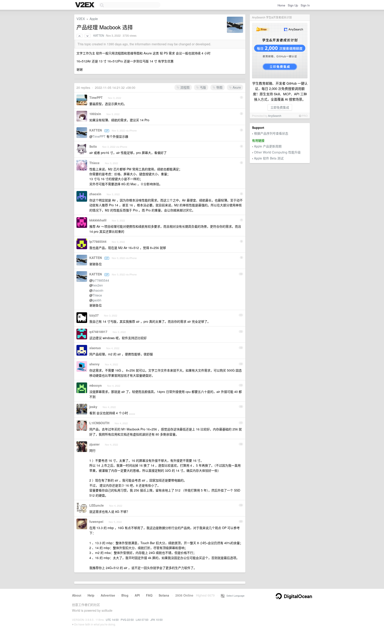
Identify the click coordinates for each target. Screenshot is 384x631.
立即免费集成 (279, 107)
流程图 (184, 87)
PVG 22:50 (127, 619)
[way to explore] (85, 5)
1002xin (95, 113)
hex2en (97, 285)
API (137, 595)
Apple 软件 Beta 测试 (269, 158)
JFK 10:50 (156, 619)
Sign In (305, 5)
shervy (94, 364)
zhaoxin (95, 194)
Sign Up (293, 5)
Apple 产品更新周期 (268, 146)
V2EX (80, 18)
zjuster (94, 444)
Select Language (234, 595)
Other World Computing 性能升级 (277, 152)
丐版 (202, 87)
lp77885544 (97, 241)
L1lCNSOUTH (99, 423)
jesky (93, 406)
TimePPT (96, 97)
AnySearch (274, 115)
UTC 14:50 (112, 619)
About (76, 595)
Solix (93, 146)
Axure (236, 87)
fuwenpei (96, 521)
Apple (94, 18)
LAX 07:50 (142, 619)
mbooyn (95, 385)
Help (91, 595)
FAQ (149, 595)
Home (281, 5)
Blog (124, 595)
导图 (218, 87)
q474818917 (98, 331)
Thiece (94, 163)
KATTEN (98, 36)
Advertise (108, 595)
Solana (164, 595)
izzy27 (94, 315)
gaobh (96, 300)
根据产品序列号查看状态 (271, 133)
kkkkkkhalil (97, 220)
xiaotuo (95, 348)
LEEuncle (96, 505)
